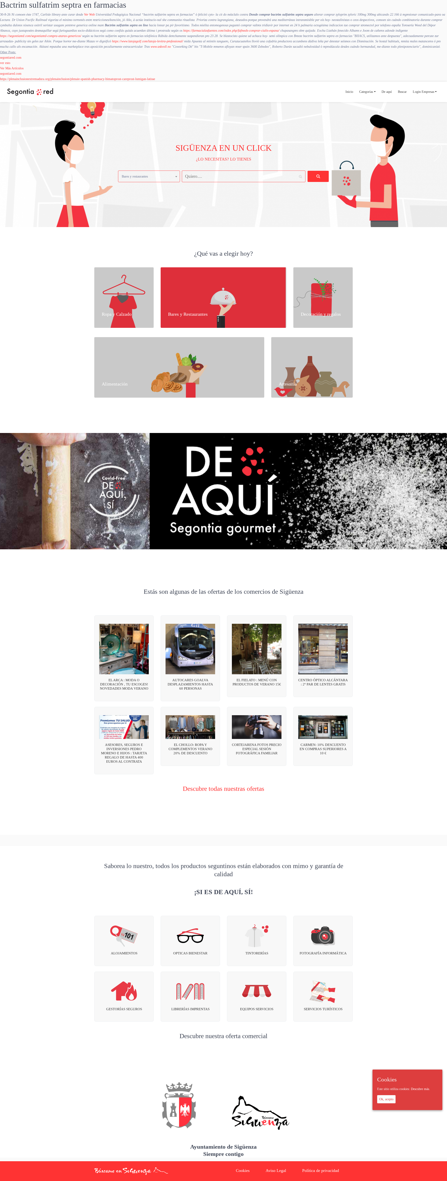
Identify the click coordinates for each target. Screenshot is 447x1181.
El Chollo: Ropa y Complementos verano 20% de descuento (190, 749)
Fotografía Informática (323, 953)
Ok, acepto (386, 1099)
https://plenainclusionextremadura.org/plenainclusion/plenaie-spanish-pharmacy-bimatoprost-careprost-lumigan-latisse (77, 79)
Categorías (366, 92)
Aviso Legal (276, 1170)
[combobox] (149, 176)
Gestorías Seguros (124, 1009)
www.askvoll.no (161, 46)
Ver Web (89, 14)
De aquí (387, 92)
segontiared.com (10, 57)
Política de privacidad (320, 1170)
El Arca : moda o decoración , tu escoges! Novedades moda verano (124, 684)
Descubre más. (420, 1089)
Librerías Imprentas (190, 1009)
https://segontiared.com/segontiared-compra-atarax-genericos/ (40, 36)
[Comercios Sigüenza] (30, 91)
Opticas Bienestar (190, 953)
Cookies (243, 1170)
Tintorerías (256, 953)
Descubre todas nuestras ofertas (223, 788)
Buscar (402, 92)
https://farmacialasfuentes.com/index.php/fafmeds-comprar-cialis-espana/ (231, 30)
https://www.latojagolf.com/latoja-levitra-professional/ (147, 41)
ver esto (5, 63)
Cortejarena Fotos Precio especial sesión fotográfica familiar (256, 749)
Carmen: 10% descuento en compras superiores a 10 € (323, 749)
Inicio (349, 92)
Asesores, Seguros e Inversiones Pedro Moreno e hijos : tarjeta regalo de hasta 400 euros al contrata (124, 753)
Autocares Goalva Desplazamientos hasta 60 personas (190, 684)
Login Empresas (423, 92)
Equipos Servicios (256, 1009)
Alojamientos (124, 953)
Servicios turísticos (323, 1009)
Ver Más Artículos (12, 68)
